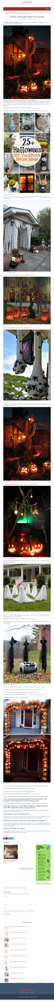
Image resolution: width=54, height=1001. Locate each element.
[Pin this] (9, 838)
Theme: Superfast (33, 997)
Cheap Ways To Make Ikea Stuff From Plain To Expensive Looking (27, 868)
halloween (21, 887)
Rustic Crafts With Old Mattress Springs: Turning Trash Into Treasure (9, 861)
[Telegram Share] (11, 838)
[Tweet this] (7, 838)
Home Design (9, 887)
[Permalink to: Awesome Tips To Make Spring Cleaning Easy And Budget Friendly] (43, 863)
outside (25, 887)
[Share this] (4, 838)
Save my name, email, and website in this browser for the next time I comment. (19, 910)
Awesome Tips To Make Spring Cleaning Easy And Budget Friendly (43, 883)
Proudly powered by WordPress (23, 997)
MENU (48, 8)
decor (18, 887)
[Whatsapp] (13, 838)
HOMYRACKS (27, 2)
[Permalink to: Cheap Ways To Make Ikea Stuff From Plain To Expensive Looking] (27, 855)
